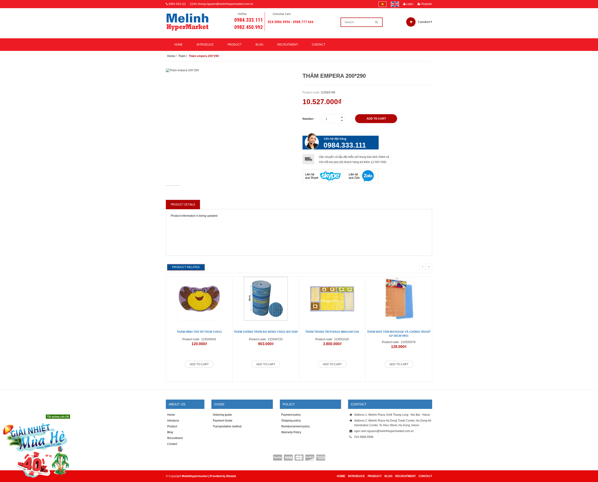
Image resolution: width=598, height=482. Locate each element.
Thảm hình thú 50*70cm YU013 (199, 331)
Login (409, 4)
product (424, 22)
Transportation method (227, 426)
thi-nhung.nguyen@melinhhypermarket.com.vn (223, 4)
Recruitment (287, 44)
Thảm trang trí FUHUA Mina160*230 (332, 331)
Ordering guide (222, 414)
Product (235, 44)
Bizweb (231, 476)
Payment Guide (222, 420)
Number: (308, 118)
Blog (259, 44)
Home (178, 44)
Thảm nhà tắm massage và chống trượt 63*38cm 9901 (399, 333)
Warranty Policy (291, 432)
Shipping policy (291, 420)
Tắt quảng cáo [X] (58, 416)
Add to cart (199, 364)
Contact (318, 44)
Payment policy (291, 414)
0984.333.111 (177, 4)
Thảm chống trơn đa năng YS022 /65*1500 (266, 331)
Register (426, 4)
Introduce (205, 44)
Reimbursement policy (295, 426)
